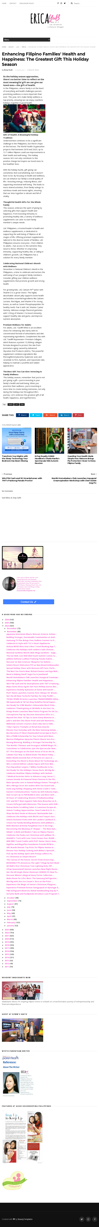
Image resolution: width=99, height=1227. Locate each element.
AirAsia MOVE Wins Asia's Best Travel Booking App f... (31, 646)
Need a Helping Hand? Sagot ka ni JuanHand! (27, 674)
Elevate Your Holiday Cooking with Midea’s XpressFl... (31, 850)
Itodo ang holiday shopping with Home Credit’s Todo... (31, 788)
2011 (7, 966)
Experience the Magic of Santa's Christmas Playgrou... (31, 884)
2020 (7, 939)
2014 (7, 957)
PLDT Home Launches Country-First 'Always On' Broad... (32, 693)
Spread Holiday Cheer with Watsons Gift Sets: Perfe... (31, 668)
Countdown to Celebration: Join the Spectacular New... (31, 748)
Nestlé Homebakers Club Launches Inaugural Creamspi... (32, 677)
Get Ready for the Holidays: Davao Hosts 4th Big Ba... (31, 770)
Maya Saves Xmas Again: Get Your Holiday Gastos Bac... (32, 686)
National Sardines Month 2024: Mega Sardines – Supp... (31, 652)
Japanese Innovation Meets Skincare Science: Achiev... (31, 634)
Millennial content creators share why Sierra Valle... (30, 723)
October (11, 898)
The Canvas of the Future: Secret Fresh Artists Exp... (30, 859)
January (11, 925)
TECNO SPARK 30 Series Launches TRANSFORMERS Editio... (33, 699)
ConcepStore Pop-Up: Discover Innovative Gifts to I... (30, 714)
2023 (7, 929)
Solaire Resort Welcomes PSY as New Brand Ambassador (32, 665)
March (10, 919)
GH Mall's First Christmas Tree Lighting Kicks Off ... (30, 866)
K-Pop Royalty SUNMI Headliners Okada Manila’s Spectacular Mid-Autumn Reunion (47, 459)
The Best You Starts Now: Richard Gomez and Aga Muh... (32, 671)
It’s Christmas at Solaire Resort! (21, 856)
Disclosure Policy (27, 3)
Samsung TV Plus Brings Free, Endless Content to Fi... (31, 640)
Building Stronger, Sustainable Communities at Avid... (31, 637)
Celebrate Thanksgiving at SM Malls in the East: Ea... (30, 708)
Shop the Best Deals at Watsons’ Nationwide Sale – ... (31, 813)
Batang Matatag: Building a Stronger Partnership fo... (31, 742)
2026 (7, 619)
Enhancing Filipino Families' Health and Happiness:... (30, 680)
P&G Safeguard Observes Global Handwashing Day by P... (32, 890)
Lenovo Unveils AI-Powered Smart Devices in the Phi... (31, 779)
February (11, 922)
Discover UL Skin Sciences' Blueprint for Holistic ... (29, 662)
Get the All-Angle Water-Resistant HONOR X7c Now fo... (32, 872)
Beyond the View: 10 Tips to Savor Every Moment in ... (31, 717)
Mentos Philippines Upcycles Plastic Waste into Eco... (31, 739)
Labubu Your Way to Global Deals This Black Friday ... (30, 754)
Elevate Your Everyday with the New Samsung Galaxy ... (32, 730)
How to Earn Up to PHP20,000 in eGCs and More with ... (31, 795)
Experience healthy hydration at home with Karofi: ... (30, 689)
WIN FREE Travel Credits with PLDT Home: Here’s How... (31, 841)
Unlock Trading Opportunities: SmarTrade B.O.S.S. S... (31, 810)
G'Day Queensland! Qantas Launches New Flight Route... (32, 869)
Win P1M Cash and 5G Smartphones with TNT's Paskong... (33, 683)
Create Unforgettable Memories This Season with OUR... (32, 804)
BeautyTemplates (25, 1219)
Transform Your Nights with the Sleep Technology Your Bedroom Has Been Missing (15, 458)
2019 (7, 942)
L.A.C (17, 47)
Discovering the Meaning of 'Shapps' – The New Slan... (31, 829)
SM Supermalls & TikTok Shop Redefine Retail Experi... (31, 702)
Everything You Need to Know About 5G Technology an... (32, 761)
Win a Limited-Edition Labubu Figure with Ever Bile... (30, 764)
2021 (7, 935)
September (12, 901)
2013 (7, 960)
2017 (7, 948)
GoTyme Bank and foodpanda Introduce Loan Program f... (33, 894)
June (9, 910)
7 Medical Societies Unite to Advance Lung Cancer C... (31, 776)
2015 (7, 954)
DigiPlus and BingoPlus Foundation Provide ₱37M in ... (31, 844)
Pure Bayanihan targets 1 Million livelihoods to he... (30, 767)
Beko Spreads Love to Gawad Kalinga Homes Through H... (33, 782)
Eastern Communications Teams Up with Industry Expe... (32, 792)
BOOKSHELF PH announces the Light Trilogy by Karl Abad (32, 863)
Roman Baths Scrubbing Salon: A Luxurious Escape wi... (31, 807)
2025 (7, 622)
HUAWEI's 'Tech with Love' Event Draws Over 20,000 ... (31, 838)
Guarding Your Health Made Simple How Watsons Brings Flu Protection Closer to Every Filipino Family (82, 459)
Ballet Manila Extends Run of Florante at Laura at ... (30, 758)
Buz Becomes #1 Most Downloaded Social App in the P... (32, 733)
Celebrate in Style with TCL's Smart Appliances (28, 643)
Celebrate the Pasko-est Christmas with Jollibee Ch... (31, 835)
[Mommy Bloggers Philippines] (15, 1190)
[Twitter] (65, 3)
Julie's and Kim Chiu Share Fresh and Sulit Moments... (30, 720)
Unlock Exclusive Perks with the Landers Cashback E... (31, 819)
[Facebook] (58, 3)
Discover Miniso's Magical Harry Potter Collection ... (30, 875)
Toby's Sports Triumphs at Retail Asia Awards (27, 727)
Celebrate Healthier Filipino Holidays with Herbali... (29, 773)
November (12, 631)
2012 (7, 963)
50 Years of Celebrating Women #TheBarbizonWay (29, 798)
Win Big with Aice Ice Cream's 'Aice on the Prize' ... (29, 881)
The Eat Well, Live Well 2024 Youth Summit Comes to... (31, 656)
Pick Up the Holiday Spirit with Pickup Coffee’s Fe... (29, 853)
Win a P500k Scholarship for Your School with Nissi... (30, 736)
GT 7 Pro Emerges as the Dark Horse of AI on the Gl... (31, 751)
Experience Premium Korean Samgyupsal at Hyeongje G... (33, 887)
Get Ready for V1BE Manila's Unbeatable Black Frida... (31, 705)
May (9, 913)
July (9, 907)
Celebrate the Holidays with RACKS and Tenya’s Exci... (31, 816)
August (10, 904)
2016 (7, 951)
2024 (7, 626)
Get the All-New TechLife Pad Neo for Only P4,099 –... (31, 696)
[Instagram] (61, 3)
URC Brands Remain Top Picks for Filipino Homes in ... (31, 847)
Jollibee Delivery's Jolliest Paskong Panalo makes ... (30, 659)
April (9, 916)
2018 (7, 945)
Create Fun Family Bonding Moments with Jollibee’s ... (31, 822)
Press (24, 47)
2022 (7, 932)
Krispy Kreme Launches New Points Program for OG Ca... (32, 711)
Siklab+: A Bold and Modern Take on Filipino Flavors (30, 832)
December (12, 628)
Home (4, 3)
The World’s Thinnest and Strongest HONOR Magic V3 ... (32, 745)
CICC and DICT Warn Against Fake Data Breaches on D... (32, 801)
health (11, 47)
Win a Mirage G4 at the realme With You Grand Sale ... (31, 785)
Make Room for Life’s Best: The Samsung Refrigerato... (32, 878)
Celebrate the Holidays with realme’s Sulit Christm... (30, 649)
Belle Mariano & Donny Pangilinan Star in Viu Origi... (30, 825)
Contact (13, 3)
